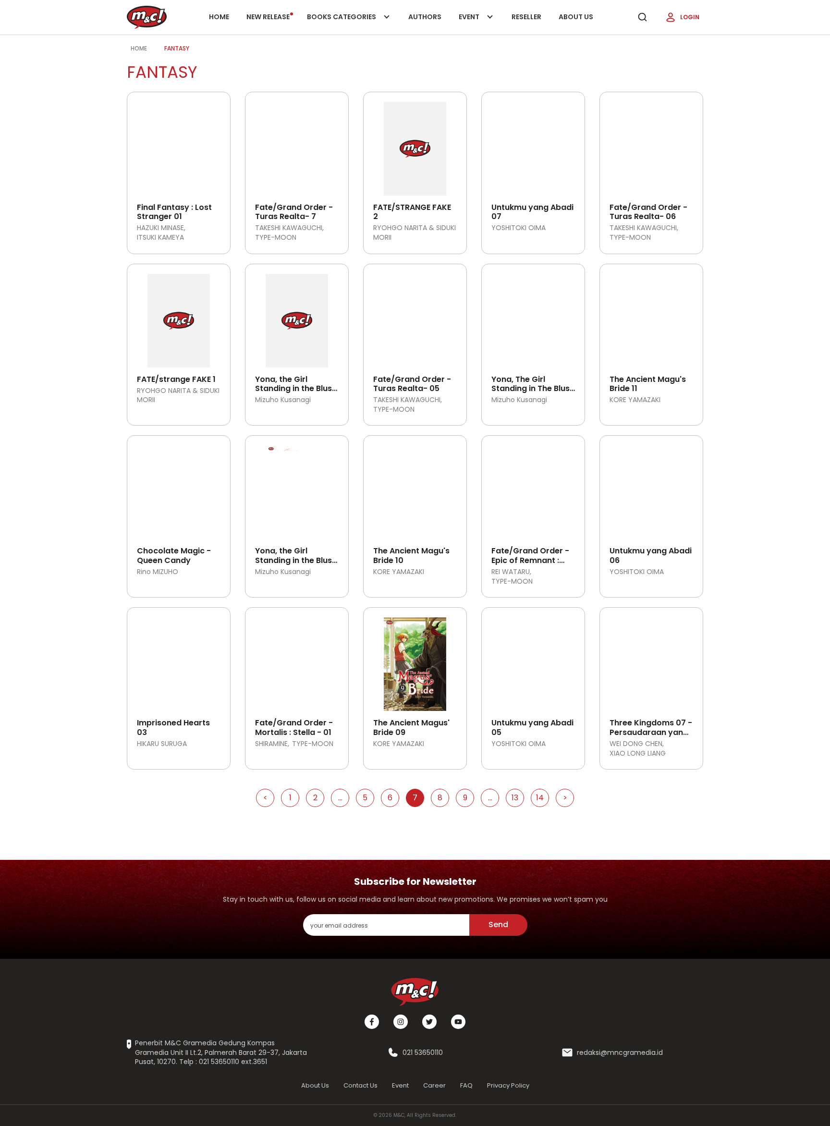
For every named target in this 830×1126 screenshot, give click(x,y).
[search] (642, 17)
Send (498, 924)
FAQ (466, 1085)
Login (689, 17)
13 (515, 797)
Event (479, 23)
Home (219, 17)
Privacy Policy (508, 1085)
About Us (576, 17)
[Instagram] (400, 1022)
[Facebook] (372, 1022)
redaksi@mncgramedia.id (620, 1052)
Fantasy (176, 48)
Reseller (526, 17)
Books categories (342, 23)
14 (540, 797)
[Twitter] (429, 1022)
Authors (424, 17)
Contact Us (360, 1085)
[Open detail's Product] (178, 145)
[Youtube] (458, 1022)
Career (434, 1085)
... (340, 797)
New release (268, 17)
